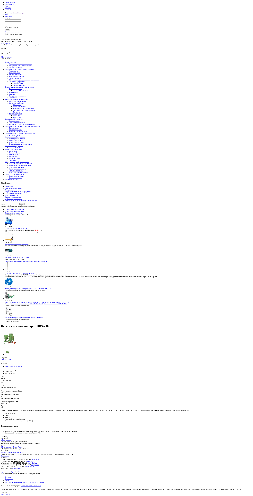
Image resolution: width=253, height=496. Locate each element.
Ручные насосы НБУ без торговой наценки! (19, 273)
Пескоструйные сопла (16, 140)
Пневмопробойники (11, 179)
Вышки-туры (13, 92)
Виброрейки (17, 117)
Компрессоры (9, 190)
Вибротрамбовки (14, 153)
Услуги (7, 6)
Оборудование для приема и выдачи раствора (24, 80)
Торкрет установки (15, 78)
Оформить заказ (6, 57)
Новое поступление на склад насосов (17, 257)
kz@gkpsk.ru (16, 468)
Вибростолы (17, 115)
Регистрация (9, 16)
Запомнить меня (12, 27)
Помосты (12, 94)
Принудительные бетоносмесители (20, 65)
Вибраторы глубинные (16, 103)
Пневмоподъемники (15, 130)
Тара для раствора (19, 85)
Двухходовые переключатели (18, 131)
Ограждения (13, 98)
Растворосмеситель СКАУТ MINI (55, 304)
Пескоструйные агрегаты (13, 366)
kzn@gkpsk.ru (29, 466)
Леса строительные (15, 89)
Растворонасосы (14, 73)
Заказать (10, 359)
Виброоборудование (15, 114)
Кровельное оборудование (14, 119)
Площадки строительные (17, 96)
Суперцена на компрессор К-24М (16, 228)
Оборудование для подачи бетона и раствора (20, 69)
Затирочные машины (16, 171)
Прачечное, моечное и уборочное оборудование (21, 200)
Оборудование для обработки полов (17, 162)
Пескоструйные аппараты (17, 139)
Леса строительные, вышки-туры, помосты (19, 87)
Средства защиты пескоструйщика (20, 144)
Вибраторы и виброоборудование (16, 99)
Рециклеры (12, 160)
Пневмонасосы (14, 128)
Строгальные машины (16, 167)
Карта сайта (9, 479)
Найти (22, 204)
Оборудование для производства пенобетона (20, 133)
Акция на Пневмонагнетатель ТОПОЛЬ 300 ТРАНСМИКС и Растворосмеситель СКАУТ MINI (37, 302)
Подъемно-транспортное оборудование (18, 192)
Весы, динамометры (11, 195)
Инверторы (16, 112)
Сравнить (4, 359)
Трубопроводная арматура (13, 199)
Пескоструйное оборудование (15, 137)
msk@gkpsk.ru (30, 461)
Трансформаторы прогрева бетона (16, 172)
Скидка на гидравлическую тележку (17, 244)
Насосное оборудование (13, 197)
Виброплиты (13, 151)
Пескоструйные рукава (16, 142)
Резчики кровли (14, 121)
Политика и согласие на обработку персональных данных (24, 482)
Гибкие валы (17, 105)
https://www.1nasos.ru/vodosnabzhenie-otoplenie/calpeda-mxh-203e (26, 261)
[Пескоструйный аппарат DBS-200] (9, 347)
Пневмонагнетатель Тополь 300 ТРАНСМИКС (27, 304)
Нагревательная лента (16, 176)
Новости (8, 8)
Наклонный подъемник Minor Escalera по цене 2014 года (24, 317)
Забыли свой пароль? (12, 32)
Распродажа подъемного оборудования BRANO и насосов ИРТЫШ (28, 289)
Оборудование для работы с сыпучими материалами (22, 126)
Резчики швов (13, 155)
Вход (6, 15)
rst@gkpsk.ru (35, 465)
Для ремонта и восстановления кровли (22, 124)
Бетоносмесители (11, 62)
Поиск (7, 480)
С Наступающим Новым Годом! (11, 447)
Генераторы (9, 186)
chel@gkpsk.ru (32, 463)
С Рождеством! (6, 440)
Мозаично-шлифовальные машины (20, 163)
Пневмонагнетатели (15, 74)
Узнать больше (6, 494)
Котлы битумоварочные (17, 122)
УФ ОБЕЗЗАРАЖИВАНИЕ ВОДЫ (12, 452)
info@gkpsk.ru (5, 43)
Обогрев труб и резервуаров (14, 174)
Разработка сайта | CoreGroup (31, 486)
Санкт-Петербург (18, 13)
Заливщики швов (14, 158)
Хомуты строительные (20, 90)
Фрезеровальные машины (17, 169)
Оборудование (10, 4)
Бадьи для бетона (18, 83)
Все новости (5, 456)
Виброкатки (13, 156)
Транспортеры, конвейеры (14, 193)
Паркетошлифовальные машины (20, 165)
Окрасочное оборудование (14, 146)
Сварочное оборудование (13, 188)
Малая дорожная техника (13, 149)
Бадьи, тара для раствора (17, 82)
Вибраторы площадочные (17, 101)
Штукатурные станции (16, 76)
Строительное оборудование (14, 209)
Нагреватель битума (15, 178)
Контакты (8, 9)
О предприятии (10, 2)
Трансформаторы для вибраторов (24, 110)
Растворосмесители (15, 67)
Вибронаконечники (19, 106)
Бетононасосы (13, 71)
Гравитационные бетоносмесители (20, 64)
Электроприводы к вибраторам (23, 108)
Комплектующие (14, 135)
